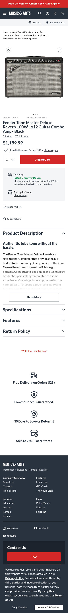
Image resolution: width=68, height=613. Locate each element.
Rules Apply (52, 3)
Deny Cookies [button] (19, 607)
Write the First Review (34, 350)
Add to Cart (42, 159)
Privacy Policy (14, 578)
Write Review (21, 136)
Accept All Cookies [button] (48, 607)
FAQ (34, 556)
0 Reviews (7, 136)
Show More (34, 297)
